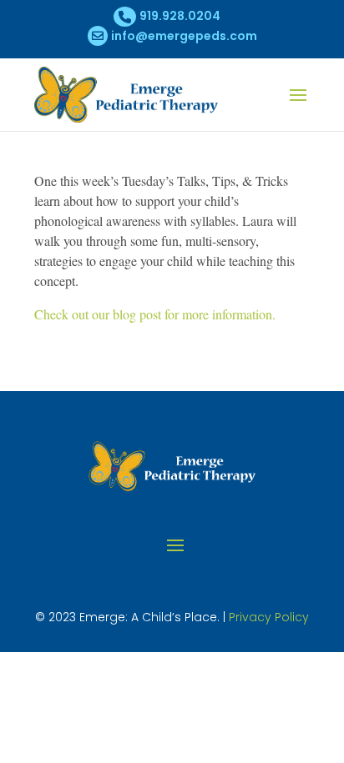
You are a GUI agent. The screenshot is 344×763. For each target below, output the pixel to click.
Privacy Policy (269, 617)
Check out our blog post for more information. (155, 314)
